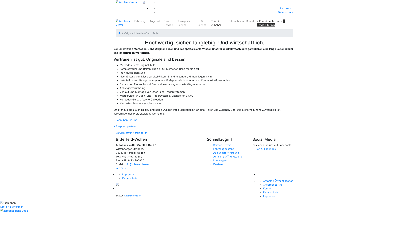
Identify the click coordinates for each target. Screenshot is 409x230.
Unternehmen (236, 21)
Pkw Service (168, 23)
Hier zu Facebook (265, 148)
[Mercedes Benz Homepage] (14, 210)
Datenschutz (285, 12)
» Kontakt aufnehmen (269, 21)
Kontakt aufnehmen (11, 206)
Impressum (286, 8)
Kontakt (251, 21)
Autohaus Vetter (132, 195)
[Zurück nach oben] (204, 203)
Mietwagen (220, 160)
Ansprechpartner (273, 184)
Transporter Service (184, 23)
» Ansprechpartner (124, 126)
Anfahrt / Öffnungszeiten (228, 156)
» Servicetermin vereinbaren (130, 132)
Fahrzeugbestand (223, 148)
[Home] (119, 33)
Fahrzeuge (140, 21)
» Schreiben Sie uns (125, 120)
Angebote (155, 21)
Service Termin (222, 145)
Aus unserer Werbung (226, 152)
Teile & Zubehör (216, 23)
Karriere (218, 164)
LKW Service (201, 23)
